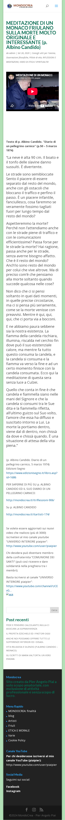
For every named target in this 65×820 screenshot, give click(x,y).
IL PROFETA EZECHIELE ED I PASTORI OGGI (28, 633)
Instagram (13, 791)
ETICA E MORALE (19, 730)
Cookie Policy (16, 740)
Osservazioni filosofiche (17, 57)
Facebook (12, 786)
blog (11, 716)
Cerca (54, 610)
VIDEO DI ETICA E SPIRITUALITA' (34, 61)
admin (12, 53)
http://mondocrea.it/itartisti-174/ (28, 514)
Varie (11, 735)
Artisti (12, 721)
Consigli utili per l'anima (43, 53)
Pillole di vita (35, 57)
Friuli (11, 725)
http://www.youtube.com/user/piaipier (31, 546)
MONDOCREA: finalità (22, 711)
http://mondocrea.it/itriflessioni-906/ (30, 500)
